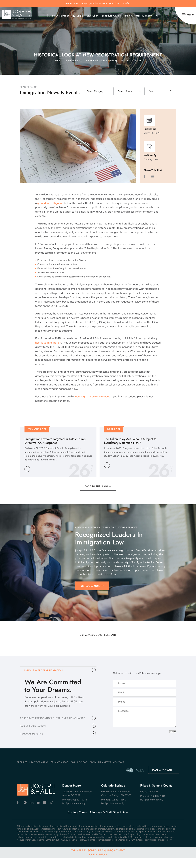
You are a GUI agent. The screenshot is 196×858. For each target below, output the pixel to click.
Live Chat (92, 16)
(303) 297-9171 (149, 16)
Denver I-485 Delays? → (98, 3)
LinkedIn (152, 176)
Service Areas (59, 762)
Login (80, 16)
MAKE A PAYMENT (162, 769)
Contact (118, 762)
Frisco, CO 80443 (149, 791)
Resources (110, 839)
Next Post (113, 429)
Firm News (104, 762)
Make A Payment (59, 16)
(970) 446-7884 (156, 795)
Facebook (18, 802)
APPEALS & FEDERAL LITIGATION (43, 670)
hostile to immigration (48, 342)
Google (25, 802)
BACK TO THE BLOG (96, 486)
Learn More (27, 469)
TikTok (51, 802)
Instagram (45, 802)
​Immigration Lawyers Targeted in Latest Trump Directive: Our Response (55, 441)
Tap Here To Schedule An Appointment (98, 852)
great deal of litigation (50, 203)
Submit (173, 732)
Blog (93, 762)
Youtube (38, 802)
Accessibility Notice (147, 839)
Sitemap (121, 839)
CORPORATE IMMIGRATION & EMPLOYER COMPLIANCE (52, 718)
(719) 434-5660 (117, 799)
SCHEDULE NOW (90, 586)
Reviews (82, 762)
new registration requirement (92, 396)
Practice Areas (38, 762)
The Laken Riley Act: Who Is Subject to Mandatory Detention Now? (130, 441)
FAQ (73, 762)
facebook (145, 176)
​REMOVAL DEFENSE (31, 733)
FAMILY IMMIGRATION (33, 726)
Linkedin (32, 802)
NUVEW (131, 839)
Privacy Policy (165, 839)
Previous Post (37, 429)
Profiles (22, 762)
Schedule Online (111, 16)
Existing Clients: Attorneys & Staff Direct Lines (98, 812)
